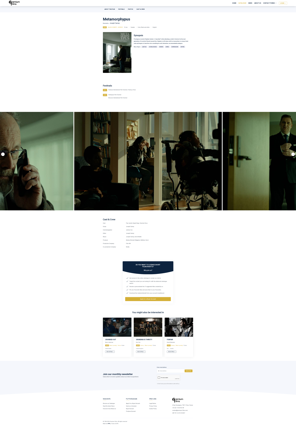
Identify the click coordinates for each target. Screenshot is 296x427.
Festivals (121, 9)
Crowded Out (110, 339)
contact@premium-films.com (180, 410)
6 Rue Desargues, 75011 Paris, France (182, 405)
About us (257, 3)
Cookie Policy (153, 408)
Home (234, 3)
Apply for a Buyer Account (148, 299)
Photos (130, 9)
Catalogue (242, 3)
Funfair (170, 339)
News (250, 3)
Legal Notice (152, 403)
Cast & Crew (140, 9)
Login (282, 3)
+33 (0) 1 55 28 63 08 (178, 407)
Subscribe (188, 371)
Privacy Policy (153, 406)
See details (109, 351)
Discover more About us (109, 408)
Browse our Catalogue (109, 403)
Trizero (113, 423)
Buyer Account (130, 408)
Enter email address (162, 367)
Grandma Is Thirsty (144, 339)
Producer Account (131, 411)
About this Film (109, 9)
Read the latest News (109, 406)
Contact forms (269, 3)
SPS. (117, 423)
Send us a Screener (131, 406)
